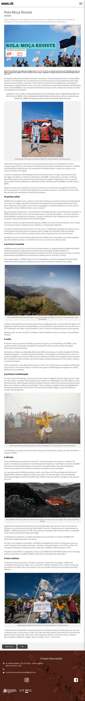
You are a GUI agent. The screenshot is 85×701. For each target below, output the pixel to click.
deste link (7, 74)
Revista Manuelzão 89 (42, 71)
